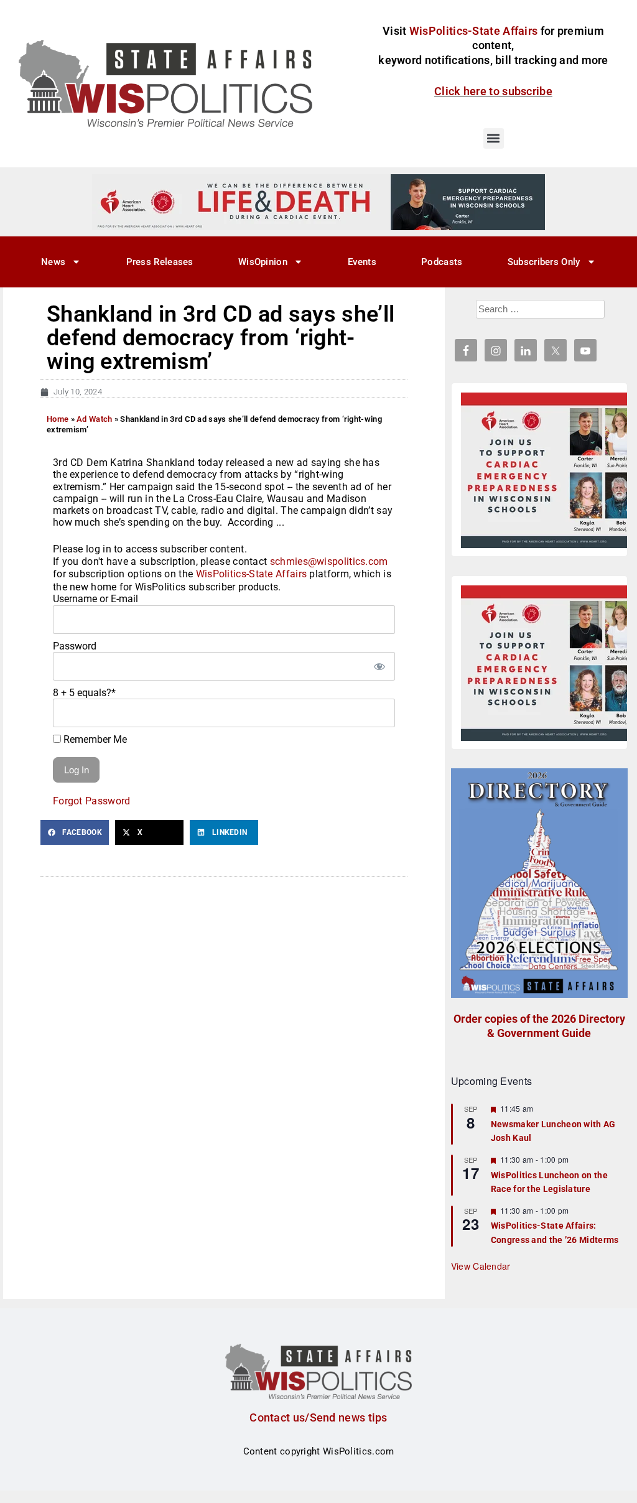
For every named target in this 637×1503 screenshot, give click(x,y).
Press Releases (159, 262)
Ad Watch (94, 419)
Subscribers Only (544, 262)
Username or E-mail (95, 599)
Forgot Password (92, 801)
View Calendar (481, 1266)
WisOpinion (262, 262)
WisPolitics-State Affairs (251, 574)
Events (362, 262)
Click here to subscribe (493, 91)
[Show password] (379, 666)
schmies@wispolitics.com (329, 561)
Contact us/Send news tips (318, 1417)
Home (57, 419)
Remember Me (94, 739)
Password (74, 646)
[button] (493, 138)
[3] (318, 201)
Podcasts (441, 262)
